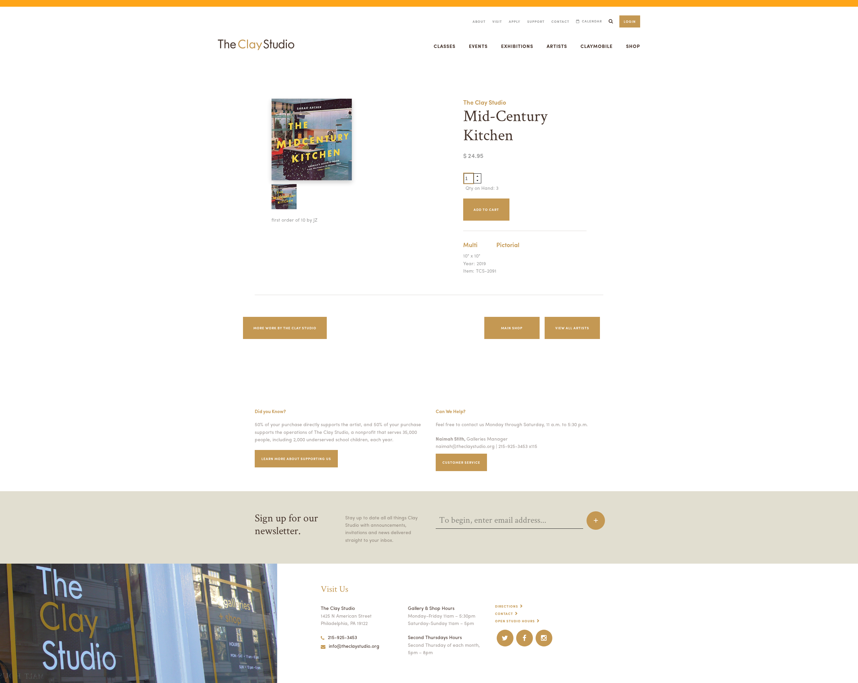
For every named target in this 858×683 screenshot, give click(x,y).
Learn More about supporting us (296, 458)
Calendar (592, 21)
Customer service (461, 462)
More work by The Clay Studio (284, 328)
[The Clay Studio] (256, 38)
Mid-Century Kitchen (14, 71)
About (479, 21)
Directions (506, 606)
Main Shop (512, 328)
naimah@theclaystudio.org (465, 446)
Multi (470, 244)
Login (630, 21)
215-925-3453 (342, 637)
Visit (497, 21)
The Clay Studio (484, 102)
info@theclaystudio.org (354, 645)
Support (536, 21)
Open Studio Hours (515, 621)
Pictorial (507, 244)
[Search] (611, 21)
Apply (514, 21)
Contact (560, 21)
